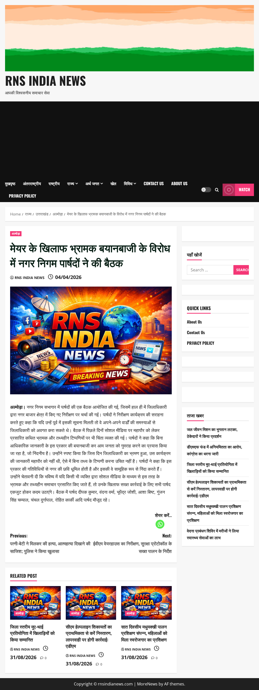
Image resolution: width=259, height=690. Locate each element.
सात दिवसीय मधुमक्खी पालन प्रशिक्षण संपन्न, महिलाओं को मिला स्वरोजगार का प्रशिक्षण (144, 632)
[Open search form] (217, 190)
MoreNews (147, 684)
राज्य (70, 183)
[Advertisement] (129, 139)
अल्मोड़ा (16, 233)
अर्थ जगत (92, 183)
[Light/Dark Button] (206, 189)
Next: (132, 543)
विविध (128, 183)
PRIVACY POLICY (22, 196)
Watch (244, 189)
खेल (113, 183)
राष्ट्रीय (54, 183)
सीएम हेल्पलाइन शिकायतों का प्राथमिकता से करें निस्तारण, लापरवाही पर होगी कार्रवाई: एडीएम (89, 636)
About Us (179, 183)
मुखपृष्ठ (10, 183)
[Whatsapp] (160, 524)
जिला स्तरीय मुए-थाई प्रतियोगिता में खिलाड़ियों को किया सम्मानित (32, 632)
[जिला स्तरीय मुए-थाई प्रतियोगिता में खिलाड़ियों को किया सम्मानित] (35, 603)
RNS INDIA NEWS (45, 80)
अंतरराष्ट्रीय (32, 183)
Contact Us (154, 183)
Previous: (50, 543)
